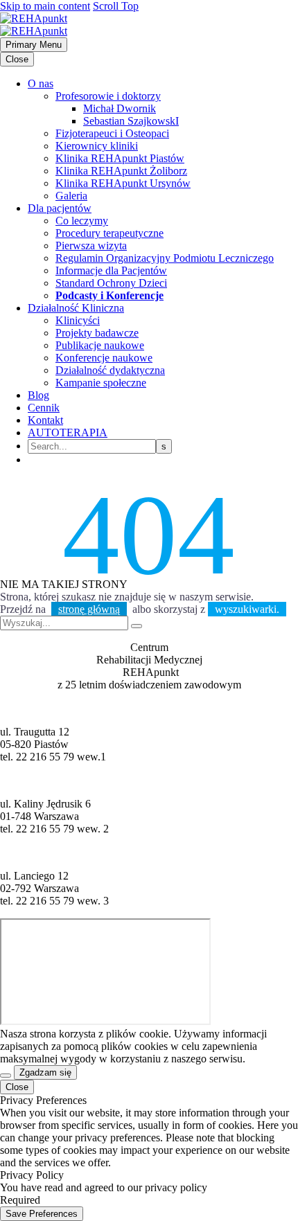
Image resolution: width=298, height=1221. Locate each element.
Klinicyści (77, 320)
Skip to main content (45, 6)
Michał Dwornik (119, 108)
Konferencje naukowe (103, 358)
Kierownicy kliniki (96, 146)
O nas (40, 83)
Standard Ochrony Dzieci (111, 283)
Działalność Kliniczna (76, 308)
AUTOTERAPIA (67, 432)
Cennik (44, 407)
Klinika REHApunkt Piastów (119, 158)
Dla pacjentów (59, 208)
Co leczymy (81, 220)
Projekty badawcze (97, 333)
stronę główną (89, 609)
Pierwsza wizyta (91, 245)
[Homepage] (33, 24)
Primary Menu (34, 44)
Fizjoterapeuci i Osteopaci (112, 133)
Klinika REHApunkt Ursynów (123, 183)
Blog (38, 395)
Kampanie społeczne (100, 383)
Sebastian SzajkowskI (131, 121)
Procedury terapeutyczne (109, 233)
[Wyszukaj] (136, 626)
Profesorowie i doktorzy (108, 96)
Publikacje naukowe (99, 345)
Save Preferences (42, 1214)
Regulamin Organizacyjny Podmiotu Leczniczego (164, 258)
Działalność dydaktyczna (110, 370)
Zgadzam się (45, 1072)
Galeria (71, 196)
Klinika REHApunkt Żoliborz (121, 171)
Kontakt (45, 420)
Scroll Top (116, 6)
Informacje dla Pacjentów (111, 270)
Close (17, 59)
